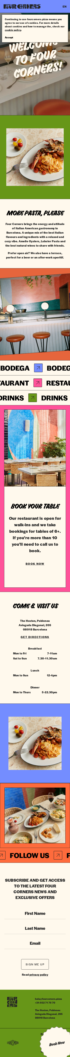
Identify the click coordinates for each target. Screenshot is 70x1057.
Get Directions (35, 637)
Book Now (35, 563)
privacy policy (38, 974)
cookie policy (13, 30)
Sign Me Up (35, 964)
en (64, 6)
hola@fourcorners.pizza (48, 998)
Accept (9, 37)
